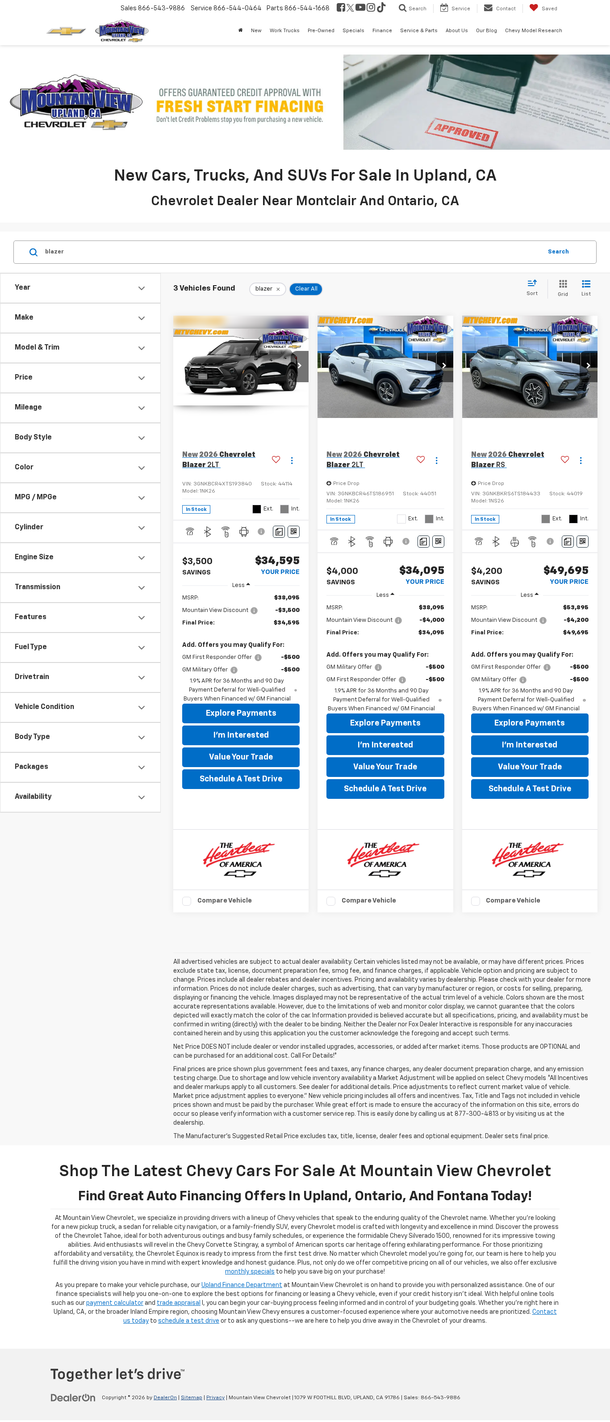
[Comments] (279, 532)
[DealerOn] (73, 1397)
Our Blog (486, 30)
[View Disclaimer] (262, 531)
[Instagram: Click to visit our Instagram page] (371, 8)
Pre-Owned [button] (321, 30)
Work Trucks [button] (285, 30)
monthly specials (250, 1272)
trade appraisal (179, 1303)
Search (558, 252)
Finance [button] (382, 30)
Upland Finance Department (241, 1285)
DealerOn (165, 1398)
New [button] (256, 30)
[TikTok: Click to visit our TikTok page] (381, 8)
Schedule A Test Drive (241, 779)
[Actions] (292, 460)
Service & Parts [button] (419, 30)
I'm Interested (241, 735)
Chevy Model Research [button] (533, 30)
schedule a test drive (188, 1321)
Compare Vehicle (224, 900)
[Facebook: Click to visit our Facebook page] (341, 8)
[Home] (240, 31)
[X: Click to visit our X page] (350, 8)
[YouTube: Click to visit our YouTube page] (360, 8)
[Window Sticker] (294, 532)
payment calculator (114, 1303)
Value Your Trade (241, 757)
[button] (300, 366)
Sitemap (191, 1398)
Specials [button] (353, 30)
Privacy (215, 1398)
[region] (241, 649)
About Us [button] (457, 30)
